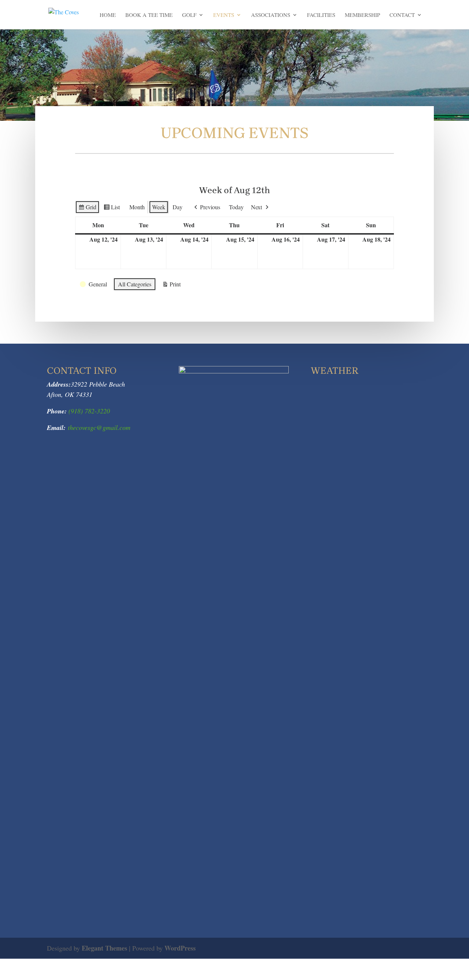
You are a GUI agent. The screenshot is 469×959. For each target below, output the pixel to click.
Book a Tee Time (149, 15)
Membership (362, 15)
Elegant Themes (104, 948)
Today (236, 207)
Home (108, 15)
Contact (402, 15)
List (111, 208)
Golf (189, 15)
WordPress (180, 948)
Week (158, 207)
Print (171, 285)
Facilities (321, 15)
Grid (87, 208)
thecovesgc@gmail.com (99, 427)
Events (223, 15)
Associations (270, 15)
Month (137, 207)
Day (177, 207)
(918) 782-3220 (88, 410)
